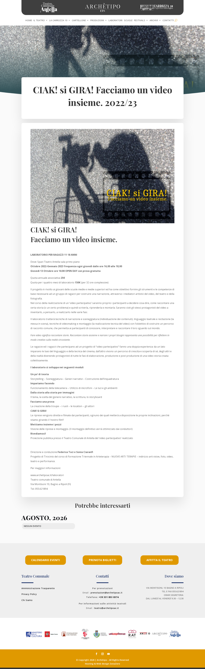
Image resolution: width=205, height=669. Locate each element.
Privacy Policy (29, 594)
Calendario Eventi (45, 560)
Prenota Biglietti (102, 560)
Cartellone (79, 20)
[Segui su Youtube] (108, 653)
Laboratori (115, 20)
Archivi (154, 20)
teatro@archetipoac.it (106, 608)
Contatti (168, 20)
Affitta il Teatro (159, 560)
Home (28, 20)
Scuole (128, 20)
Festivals (139, 20)
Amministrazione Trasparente (38, 588)
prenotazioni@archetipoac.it (106, 592)
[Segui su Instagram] (102, 653)
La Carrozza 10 (58, 20)
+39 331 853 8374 (109, 597)
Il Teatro (39, 20)
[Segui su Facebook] (96, 653)
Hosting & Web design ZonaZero (102, 663)
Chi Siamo (27, 600)
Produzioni (97, 20)
